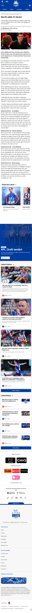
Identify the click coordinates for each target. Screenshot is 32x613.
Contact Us (4, 569)
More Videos (16, 390)
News (11, 9)
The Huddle (4, 542)
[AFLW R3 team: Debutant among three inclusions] (16, 439)
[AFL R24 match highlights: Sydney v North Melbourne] (16, 344)
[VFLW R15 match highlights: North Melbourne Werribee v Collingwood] (16, 373)
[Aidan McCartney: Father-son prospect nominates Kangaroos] (16, 415)
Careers (3, 556)
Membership (4, 536)
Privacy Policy (24, 522)
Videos (5, 9)
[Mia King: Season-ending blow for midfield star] (16, 403)
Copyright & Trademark (7, 608)
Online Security (19, 608)
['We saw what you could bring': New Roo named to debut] (16, 281)
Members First (4, 545)
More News (16, 448)
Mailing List (3, 565)
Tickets (3, 533)
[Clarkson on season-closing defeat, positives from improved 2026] (16, 313)
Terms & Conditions (14, 606)
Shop (2, 530)
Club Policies (4, 559)
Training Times (4, 553)
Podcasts (19, 9)
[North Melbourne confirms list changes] (16, 427)
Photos (27, 9)
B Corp (2, 562)
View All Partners (15, 482)
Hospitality (3, 539)
